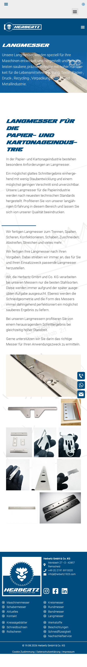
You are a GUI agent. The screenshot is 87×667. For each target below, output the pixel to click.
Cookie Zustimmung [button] (23, 651)
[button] (75, 11)
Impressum (68, 651)
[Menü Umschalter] (6, 4)
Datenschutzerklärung (48, 651)
